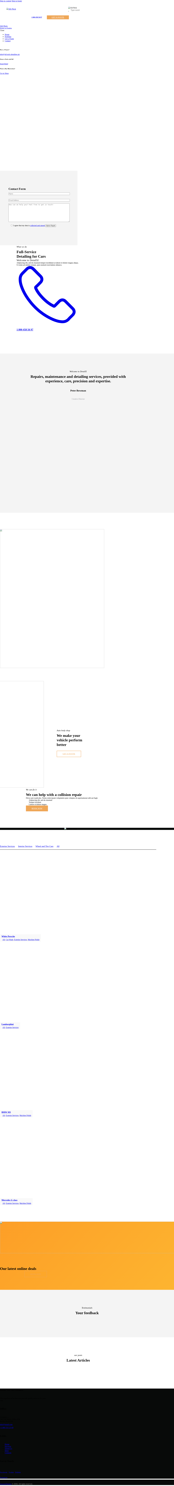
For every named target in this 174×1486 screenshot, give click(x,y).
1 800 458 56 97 (36, 17)
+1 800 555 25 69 (6, 1428)
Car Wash (9, 940)
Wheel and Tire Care (44, 846)
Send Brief (4, 64)
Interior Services (25, 846)
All (58, 846)
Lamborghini (8, 1024)
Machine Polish (33, 940)
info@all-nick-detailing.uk (10, 54)
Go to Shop (4, 73)
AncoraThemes (5, 1484)
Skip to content (5, 1)
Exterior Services (7, 846)
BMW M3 (6, 1112)
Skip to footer (17, 1)
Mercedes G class (9, 1200)
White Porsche (8, 936)
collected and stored (37, 225)
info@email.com (6, 1424)
